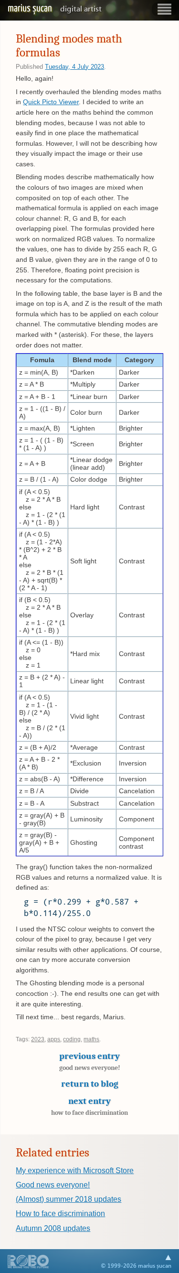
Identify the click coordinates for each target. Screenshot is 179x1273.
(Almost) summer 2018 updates (68, 1199)
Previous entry (89, 1061)
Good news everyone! (53, 1185)
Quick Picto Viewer (51, 102)
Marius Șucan (55, 8)
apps (53, 1039)
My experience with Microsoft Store (75, 1170)
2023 (37, 1039)
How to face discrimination (60, 1213)
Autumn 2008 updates (53, 1228)
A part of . (28, 1262)
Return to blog (89, 1084)
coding (72, 1039)
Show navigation (164, 9)
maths (91, 1039)
